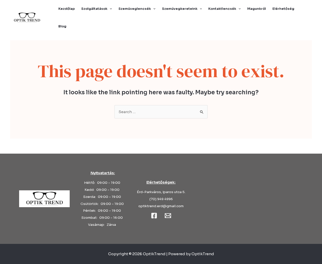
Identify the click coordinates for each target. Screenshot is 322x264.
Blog (62, 26)
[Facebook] (154, 215)
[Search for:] (161, 111)
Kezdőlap (66, 9)
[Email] (168, 215)
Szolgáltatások (94, 9)
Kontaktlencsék (222, 9)
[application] (109, 9)
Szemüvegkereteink (179, 9)
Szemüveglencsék (134, 9)
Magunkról (256, 9)
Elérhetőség (283, 9)
